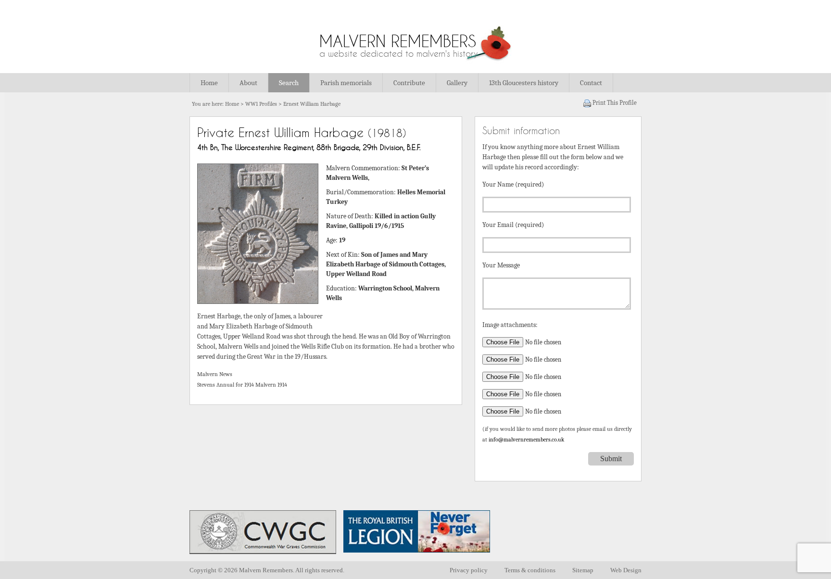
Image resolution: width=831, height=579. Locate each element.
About (248, 82)
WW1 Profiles (261, 104)
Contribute (409, 82)
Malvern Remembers (397, 41)
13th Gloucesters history (523, 82)
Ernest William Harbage (311, 104)
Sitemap (582, 570)
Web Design (626, 570)
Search (289, 82)
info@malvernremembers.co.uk (526, 440)
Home (209, 82)
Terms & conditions (529, 570)
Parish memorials (346, 82)
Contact (591, 82)
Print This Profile (614, 102)
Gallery (457, 82)
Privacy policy (469, 570)
